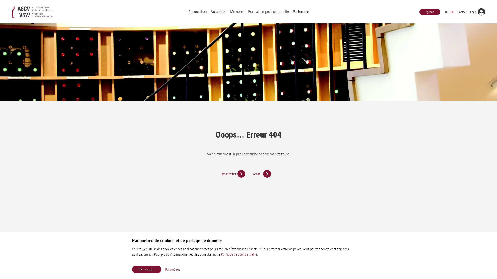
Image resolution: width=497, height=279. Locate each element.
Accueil (257, 174)
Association (197, 11)
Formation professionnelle (268, 11)
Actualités (218, 11)
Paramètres (172, 269)
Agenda (430, 12)
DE (446, 12)
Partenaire (301, 11)
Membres (237, 11)
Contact (461, 12)
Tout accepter (146, 269)
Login (473, 12)
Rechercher (229, 174)
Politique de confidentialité (239, 254)
